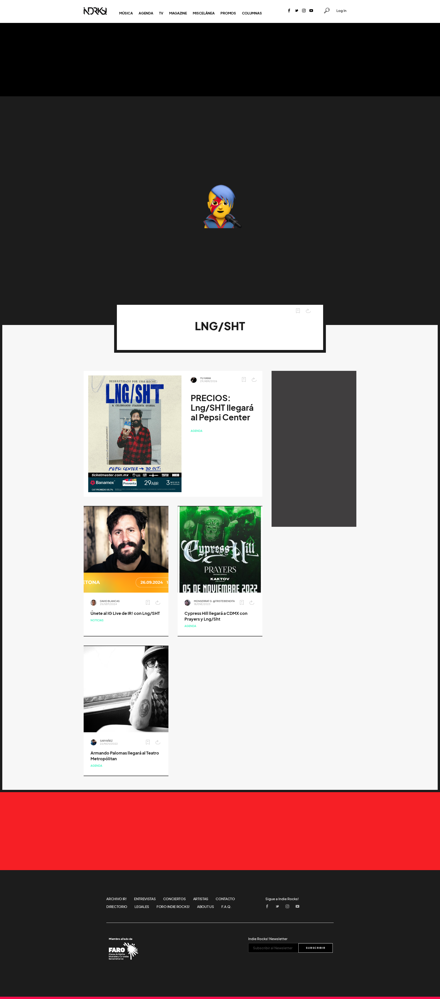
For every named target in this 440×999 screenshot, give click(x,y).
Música (126, 13)
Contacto (225, 899)
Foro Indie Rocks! (173, 907)
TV (161, 13)
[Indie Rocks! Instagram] (304, 11)
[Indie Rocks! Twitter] (296, 11)
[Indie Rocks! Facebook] (289, 11)
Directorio (116, 907)
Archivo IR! (116, 899)
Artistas (201, 899)
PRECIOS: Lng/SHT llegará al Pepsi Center (222, 407)
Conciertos (174, 899)
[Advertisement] (220, 60)
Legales (142, 907)
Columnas (252, 13)
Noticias (97, 620)
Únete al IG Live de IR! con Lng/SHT (125, 613)
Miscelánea (203, 13)
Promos (228, 13)
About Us (205, 907)
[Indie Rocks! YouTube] (311, 11)
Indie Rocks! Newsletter (267, 939)
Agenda (146, 13)
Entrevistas (145, 899)
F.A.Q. (226, 907)
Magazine (178, 13)
